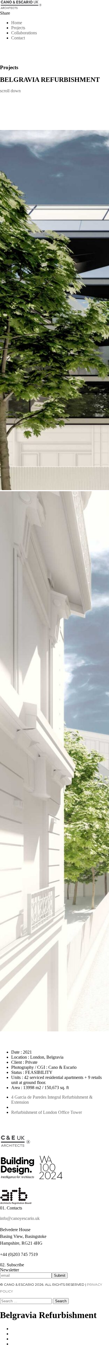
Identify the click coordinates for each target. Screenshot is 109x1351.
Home (16, 22)
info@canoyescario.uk (20, 1218)
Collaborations (24, 32)
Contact (18, 37)
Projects (18, 27)
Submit (59, 1275)
